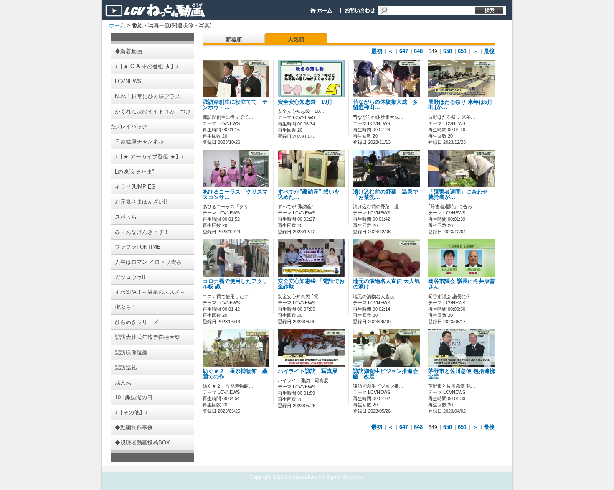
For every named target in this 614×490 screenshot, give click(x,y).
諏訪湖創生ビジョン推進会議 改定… (385, 374)
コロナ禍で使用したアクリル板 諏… (235, 284)
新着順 (234, 39)
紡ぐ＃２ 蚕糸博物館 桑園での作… (235, 374)
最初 (376, 51)
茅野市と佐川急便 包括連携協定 (461, 374)
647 (403, 51)
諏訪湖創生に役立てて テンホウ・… (235, 104)
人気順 (296, 39)
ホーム (117, 25)
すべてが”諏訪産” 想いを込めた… (309, 194)
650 (447, 51)
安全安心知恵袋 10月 (310, 102)
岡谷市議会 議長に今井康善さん (461, 284)
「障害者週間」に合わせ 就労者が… (460, 194)
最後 (489, 51)
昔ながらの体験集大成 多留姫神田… (385, 104)
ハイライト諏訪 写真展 (307, 371)
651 (462, 51)
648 (418, 51)
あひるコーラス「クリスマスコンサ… (235, 194)
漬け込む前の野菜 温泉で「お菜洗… (385, 194)
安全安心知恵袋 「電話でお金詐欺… (311, 284)
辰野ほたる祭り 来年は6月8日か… (460, 104)
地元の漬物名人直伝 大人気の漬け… (386, 284)
